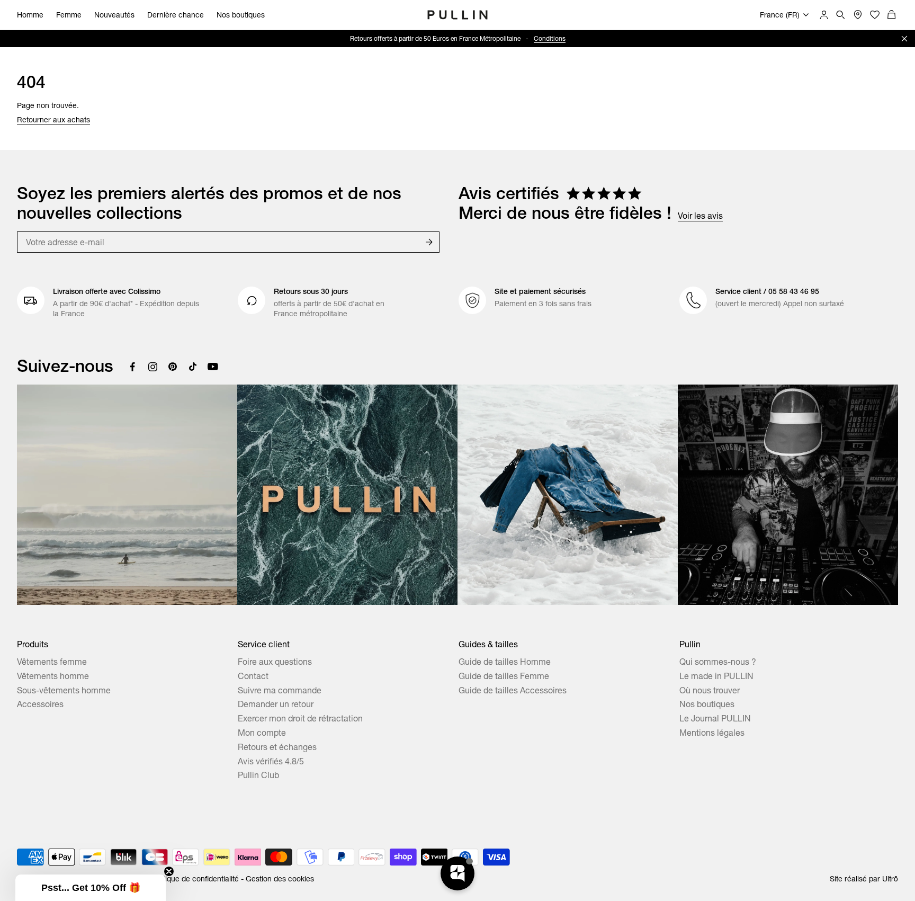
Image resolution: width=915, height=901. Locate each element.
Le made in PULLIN (716, 676)
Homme (30, 15)
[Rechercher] (841, 14)
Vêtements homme (53, 676)
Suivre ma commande (279, 690)
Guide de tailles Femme (504, 676)
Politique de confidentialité (195, 879)
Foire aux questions (275, 661)
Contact (253, 676)
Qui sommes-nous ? (717, 661)
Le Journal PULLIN (715, 718)
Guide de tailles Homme (505, 661)
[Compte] (824, 14)
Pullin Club (258, 775)
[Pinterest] (172, 366)
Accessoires (40, 704)
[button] (90, 888)
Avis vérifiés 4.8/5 (271, 761)
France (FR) (780, 15)
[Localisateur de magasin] (857, 14)
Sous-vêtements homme (64, 690)
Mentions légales (711, 732)
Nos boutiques (241, 15)
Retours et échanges (277, 747)
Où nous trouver (709, 690)
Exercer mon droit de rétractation (300, 718)
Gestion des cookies (280, 879)
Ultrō (890, 879)
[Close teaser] (169, 871)
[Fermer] (904, 38)
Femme (69, 15)
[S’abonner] (428, 242)
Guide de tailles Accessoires (513, 690)
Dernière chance (175, 15)
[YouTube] (213, 366)
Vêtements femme (52, 661)
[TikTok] (192, 366)
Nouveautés (114, 15)
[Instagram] (152, 366)
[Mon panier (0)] (891, 14)
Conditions (550, 38)
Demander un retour (275, 704)
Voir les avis (700, 215)
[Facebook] (132, 366)
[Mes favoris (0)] (874, 14)
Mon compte (262, 732)
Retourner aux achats (53, 119)
